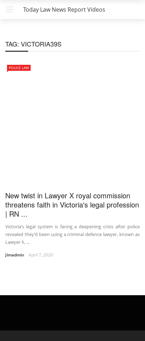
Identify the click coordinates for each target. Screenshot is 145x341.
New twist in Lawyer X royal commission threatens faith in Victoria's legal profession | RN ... (72, 204)
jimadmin (14, 255)
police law (19, 67)
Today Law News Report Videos (64, 9)
